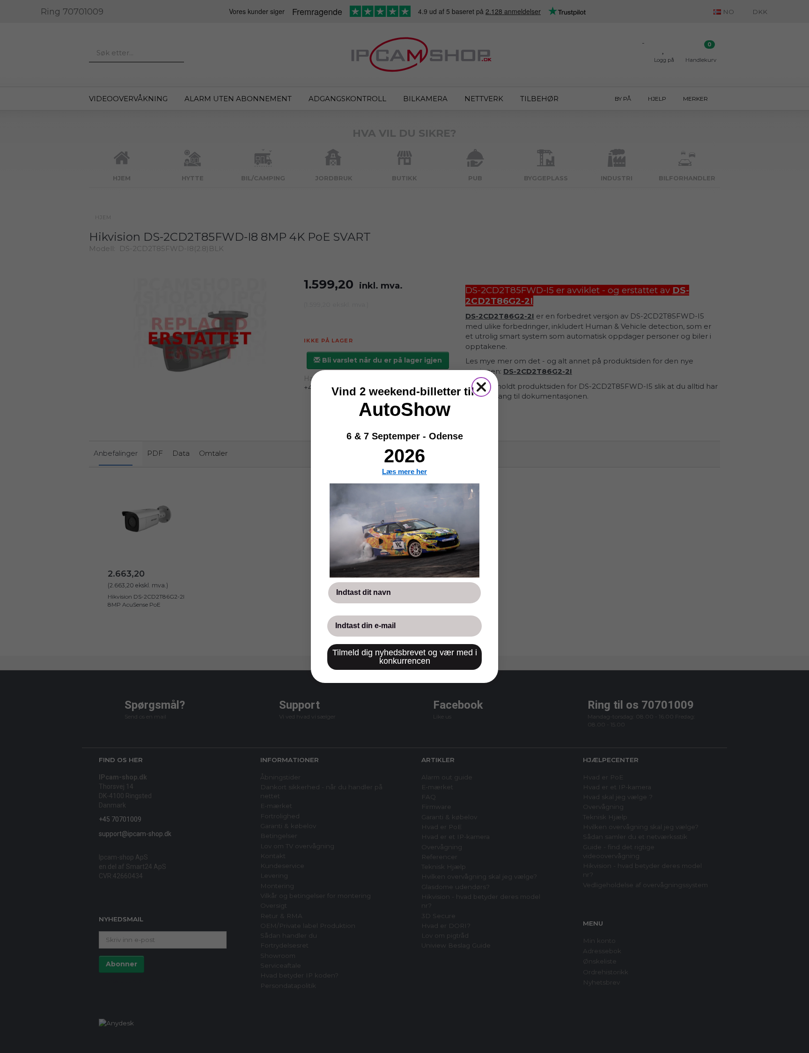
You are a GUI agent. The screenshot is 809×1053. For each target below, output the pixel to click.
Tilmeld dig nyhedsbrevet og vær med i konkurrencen (404, 657)
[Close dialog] (481, 387)
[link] (404, 530)
